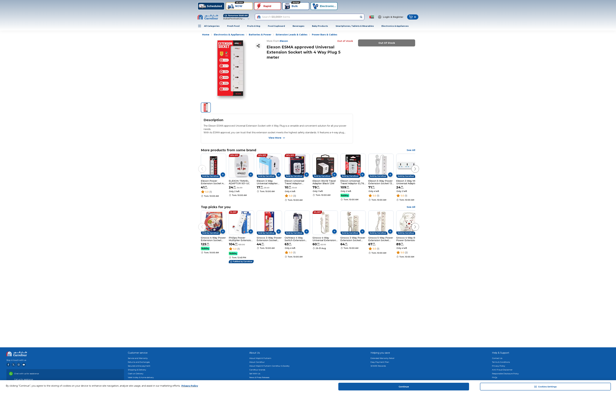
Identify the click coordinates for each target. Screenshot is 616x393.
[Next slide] (412, 165)
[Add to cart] (222, 174)
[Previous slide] (199, 165)
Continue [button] (404, 386)
